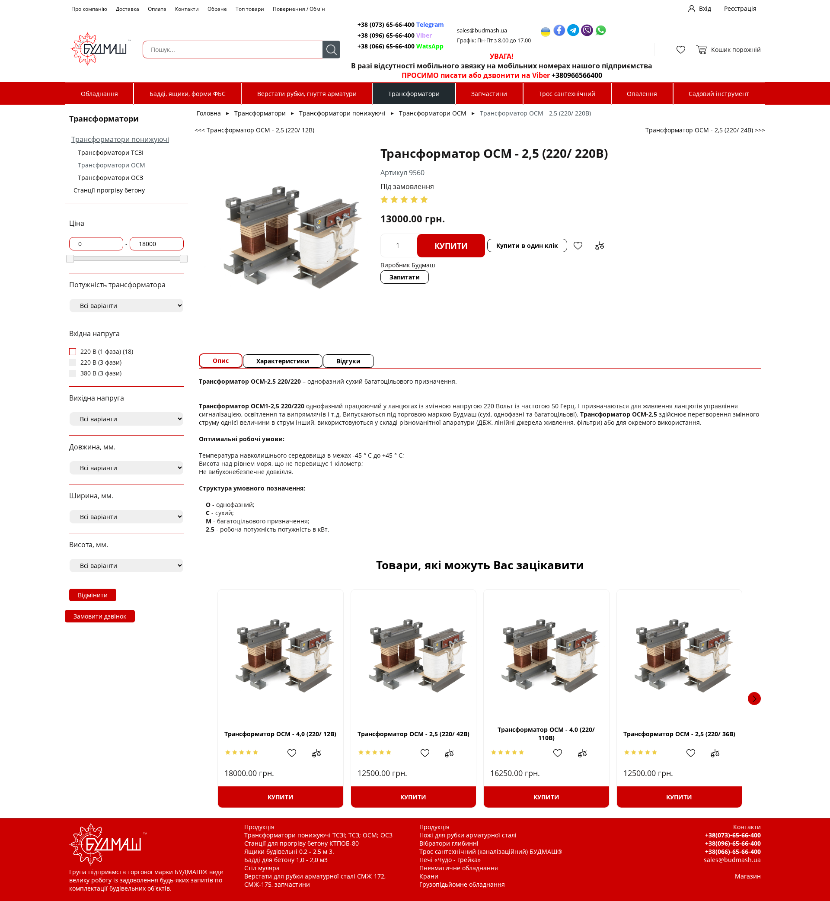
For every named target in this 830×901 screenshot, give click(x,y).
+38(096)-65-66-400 (733, 843)
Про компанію (89, 9)
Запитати (404, 277)
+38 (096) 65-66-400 (395, 35)
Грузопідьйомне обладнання (462, 884)
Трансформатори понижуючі (120, 139)
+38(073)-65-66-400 (733, 835)
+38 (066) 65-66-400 (401, 46)
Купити (451, 245)
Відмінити (93, 595)
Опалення (642, 94)
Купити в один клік (527, 245)
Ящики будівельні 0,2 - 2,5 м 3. (289, 851)
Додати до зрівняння (599, 245)
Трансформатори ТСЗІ (111, 152)
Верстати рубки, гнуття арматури (307, 94)
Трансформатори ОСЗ (110, 177)
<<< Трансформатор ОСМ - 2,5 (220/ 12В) (254, 130)
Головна (209, 113)
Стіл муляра (262, 868)
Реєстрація (740, 8)
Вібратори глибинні (449, 843)
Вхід (705, 8)
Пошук (331, 49)
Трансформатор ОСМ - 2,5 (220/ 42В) (413, 734)
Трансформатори (414, 94)
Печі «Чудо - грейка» (450, 860)
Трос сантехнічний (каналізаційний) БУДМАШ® (490, 851)
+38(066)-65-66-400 (733, 851)
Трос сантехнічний (567, 94)
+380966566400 (577, 75)
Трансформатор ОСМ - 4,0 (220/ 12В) (280, 734)
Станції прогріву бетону (109, 190)
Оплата (157, 9)
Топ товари (250, 9)
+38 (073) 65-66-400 (401, 24)
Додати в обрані (578, 245)
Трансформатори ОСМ (111, 165)
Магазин (748, 876)
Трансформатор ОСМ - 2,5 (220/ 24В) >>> (705, 130)
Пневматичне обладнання (458, 868)
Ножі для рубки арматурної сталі (468, 835)
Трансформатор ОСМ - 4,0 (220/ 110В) (546, 733)
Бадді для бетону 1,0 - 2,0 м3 (286, 860)
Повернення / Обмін (299, 9)
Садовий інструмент (719, 94)
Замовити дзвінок (99, 616)
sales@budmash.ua (482, 30)
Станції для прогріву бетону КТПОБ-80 (301, 843)
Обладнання (99, 94)
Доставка (127, 9)
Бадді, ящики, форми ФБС (188, 94)
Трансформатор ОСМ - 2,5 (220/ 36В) (679, 734)
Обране (217, 9)
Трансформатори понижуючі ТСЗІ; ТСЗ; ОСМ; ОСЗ (318, 835)
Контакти (187, 9)
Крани (428, 876)
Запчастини (489, 94)
